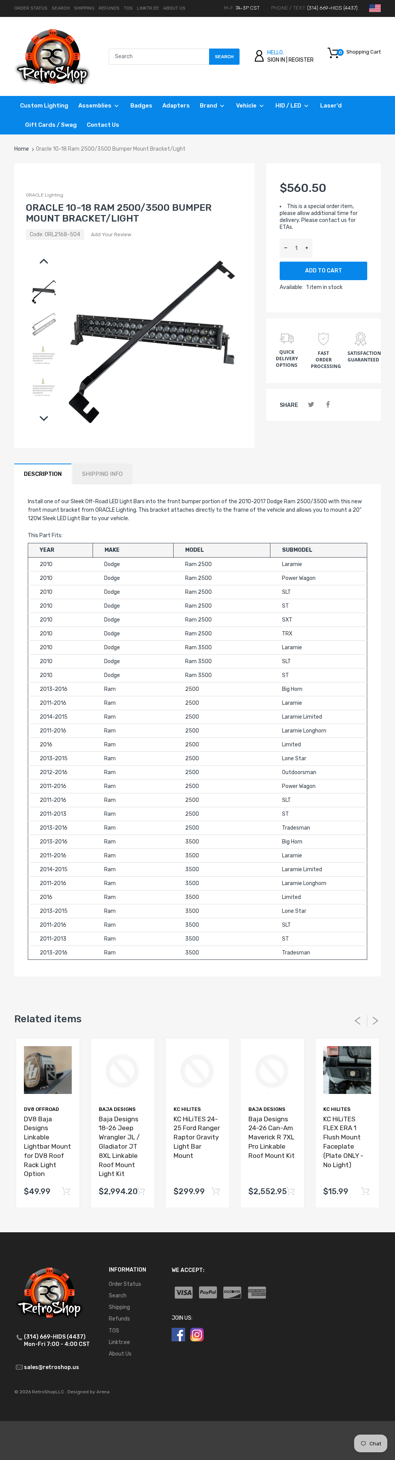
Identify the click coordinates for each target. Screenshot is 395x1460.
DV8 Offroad (41, 1109)
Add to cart (323, 270)
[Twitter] (311, 404)
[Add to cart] (66, 1191)
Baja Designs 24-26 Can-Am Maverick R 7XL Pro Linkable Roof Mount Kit (271, 1137)
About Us (174, 8)
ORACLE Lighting (44, 195)
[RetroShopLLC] (52, 56)
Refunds (109, 8)
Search (61, 8)
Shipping (84, 8)
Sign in (276, 60)
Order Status (30, 8)
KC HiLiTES (187, 1109)
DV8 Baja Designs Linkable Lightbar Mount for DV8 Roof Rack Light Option (47, 1146)
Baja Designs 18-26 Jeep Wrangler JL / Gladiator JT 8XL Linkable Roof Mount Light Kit (119, 1146)
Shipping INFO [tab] (102, 473)
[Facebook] (328, 404)
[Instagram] (197, 1334)
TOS (128, 8)
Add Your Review (111, 234)
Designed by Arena (89, 1391)
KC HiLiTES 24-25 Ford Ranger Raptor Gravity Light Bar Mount (197, 1137)
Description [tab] (43, 473)
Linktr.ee (148, 8)
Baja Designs (117, 1109)
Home (21, 149)
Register (301, 60)
